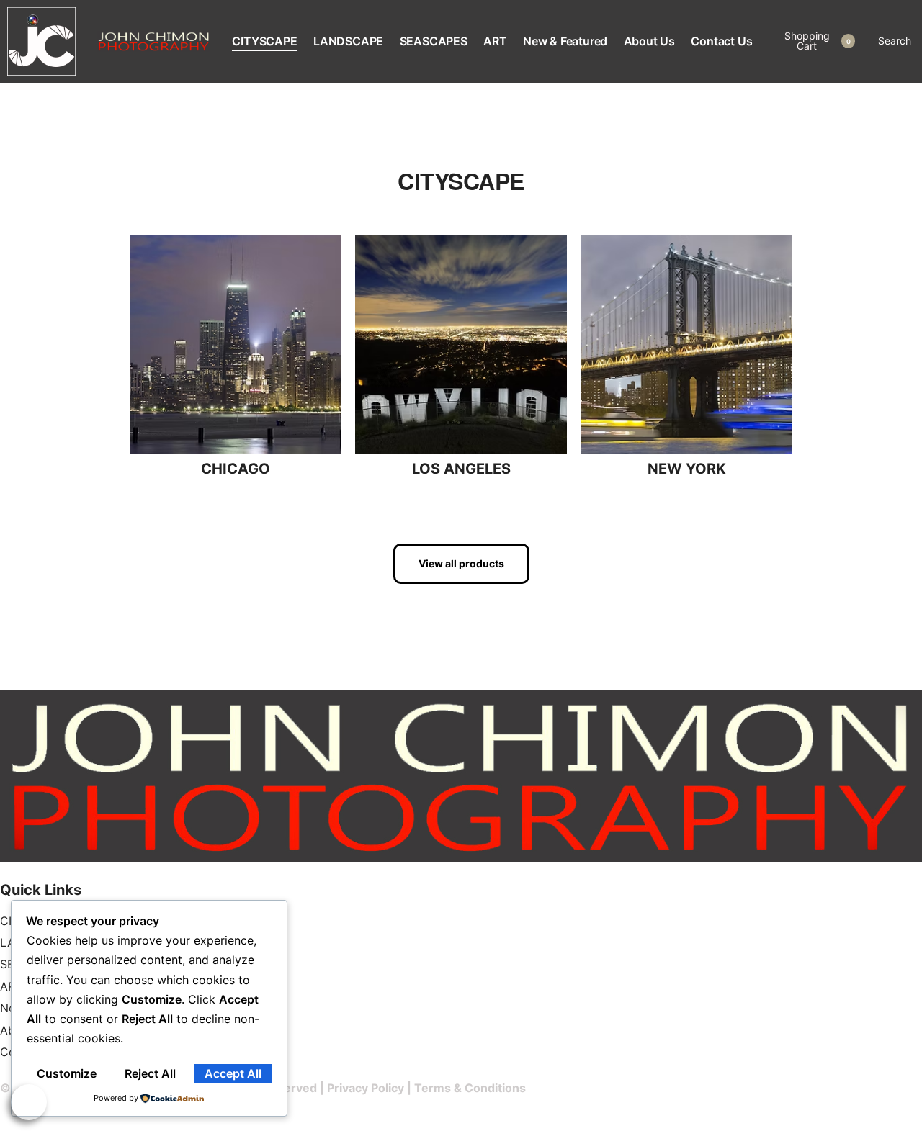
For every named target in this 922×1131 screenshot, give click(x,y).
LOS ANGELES (461, 468)
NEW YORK (687, 468)
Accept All (233, 1073)
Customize (67, 1073)
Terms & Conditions (470, 1088)
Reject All (150, 1073)
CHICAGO (235, 468)
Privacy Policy (365, 1088)
